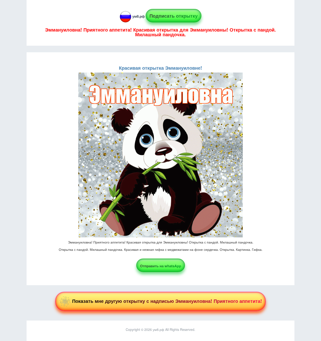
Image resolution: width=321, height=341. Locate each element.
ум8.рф (138, 16)
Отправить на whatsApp (160, 265)
